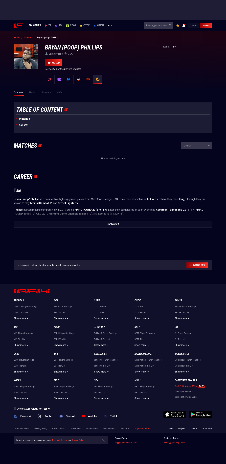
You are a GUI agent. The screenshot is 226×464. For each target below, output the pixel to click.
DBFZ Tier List (141, 339)
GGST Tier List (20, 366)
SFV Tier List (99, 392)
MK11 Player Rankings (145, 386)
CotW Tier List (141, 306)
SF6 (60, 25)
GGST (16, 353)
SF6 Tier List (59, 312)
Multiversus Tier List (184, 366)
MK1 (16, 327)
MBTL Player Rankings (64, 386)
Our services (92, 429)
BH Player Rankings (184, 333)
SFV (96, 380)
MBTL (57, 380)
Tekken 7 (99, 327)
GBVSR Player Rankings (185, 306)
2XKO (73, 25)
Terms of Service (21, 429)
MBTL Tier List (60, 392)
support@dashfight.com (126, 442)
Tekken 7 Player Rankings (105, 333)
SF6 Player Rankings (63, 306)
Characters (207, 429)
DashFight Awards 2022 (186, 397)
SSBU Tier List (60, 339)
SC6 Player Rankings (63, 360)
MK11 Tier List (141, 392)
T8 (49, 25)
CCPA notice (75, 429)
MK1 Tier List (19, 339)
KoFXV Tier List (20, 392)
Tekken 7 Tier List (102, 339)
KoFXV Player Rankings (24, 386)
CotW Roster (140, 312)
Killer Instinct (144, 353)
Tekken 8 (19, 300)
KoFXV (17, 380)
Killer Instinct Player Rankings (148, 360)
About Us (124, 429)
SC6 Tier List (59, 366)
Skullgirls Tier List (102, 366)
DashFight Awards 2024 (186, 386)
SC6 (56, 353)
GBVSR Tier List (182, 312)
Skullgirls (100, 353)
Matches (24, 118)
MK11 (138, 380)
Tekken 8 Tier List (22, 312)
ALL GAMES (35, 25)
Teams (193, 429)
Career (23, 124)
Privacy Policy (40, 429)
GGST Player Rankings (24, 360)
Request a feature (142, 429)
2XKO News (99, 312)
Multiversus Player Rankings (188, 360)
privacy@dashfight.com (174, 442)
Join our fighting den (33, 409)
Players (181, 429)
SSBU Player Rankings (64, 333)
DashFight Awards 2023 (186, 392)
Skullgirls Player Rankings (106, 360)
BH (176, 327)
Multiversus (182, 353)
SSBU (57, 327)
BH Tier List (180, 339)
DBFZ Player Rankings (145, 333)
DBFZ (137, 327)
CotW (86, 25)
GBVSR (100, 25)
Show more (20, 318)
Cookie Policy (58, 429)
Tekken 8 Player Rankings (25, 306)
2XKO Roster (100, 306)
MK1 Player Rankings (23, 333)
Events (170, 429)
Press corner (109, 429)
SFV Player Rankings (103, 386)
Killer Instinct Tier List (144, 366)
